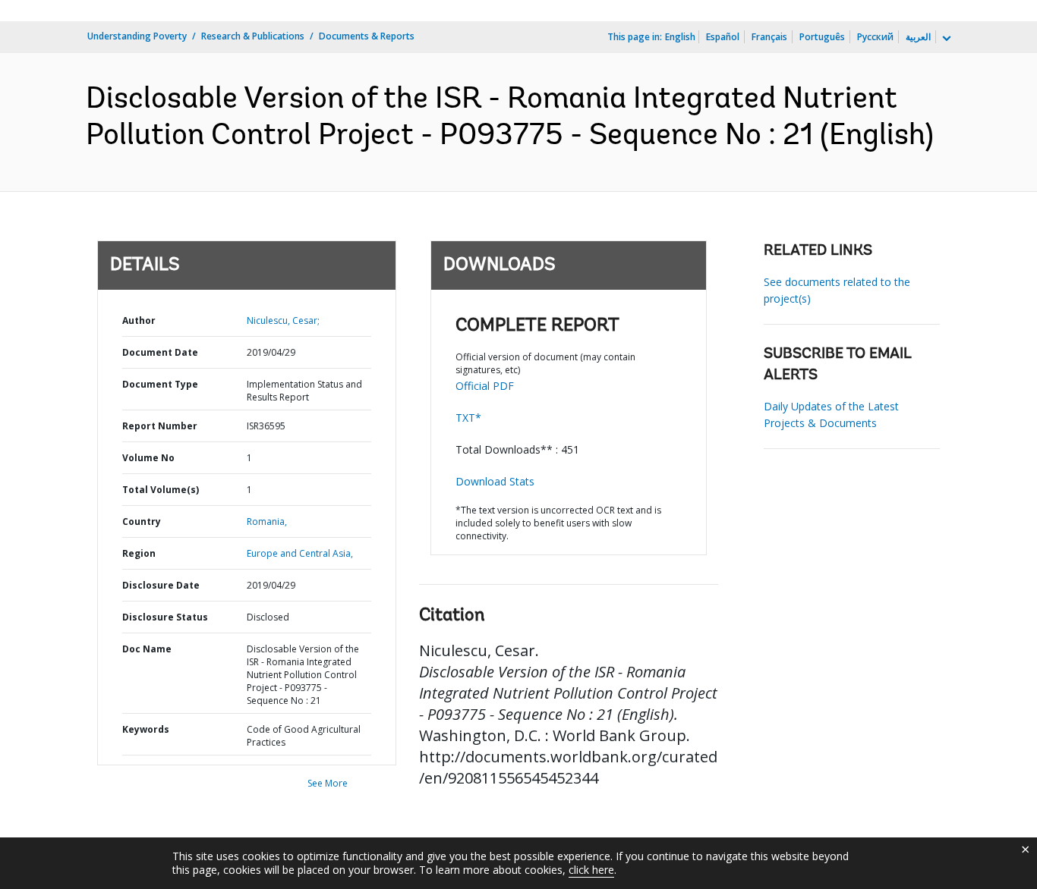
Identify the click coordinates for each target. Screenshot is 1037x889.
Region (139, 553)
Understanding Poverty (137, 36)
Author (139, 320)
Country (141, 521)
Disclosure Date (161, 585)
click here (591, 869)
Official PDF (484, 386)
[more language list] (945, 38)
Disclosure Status (165, 617)
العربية (918, 36)
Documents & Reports (366, 36)
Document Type (160, 384)
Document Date (160, 352)
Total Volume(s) (160, 489)
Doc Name (147, 648)
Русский (875, 36)
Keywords (145, 729)
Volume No (148, 457)
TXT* (468, 417)
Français (769, 36)
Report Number (159, 425)
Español (722, 36)
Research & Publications (252, 36)
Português (822, 36)
